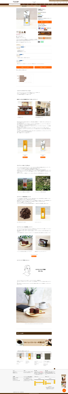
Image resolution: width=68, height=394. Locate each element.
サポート (14, 370)
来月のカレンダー (47, 376)
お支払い (25, 370)
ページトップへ (54, 368)
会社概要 (14, 376)
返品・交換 (46, 370)
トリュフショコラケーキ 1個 (34, 254)
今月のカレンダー (36, 376)
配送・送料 (35, 370)
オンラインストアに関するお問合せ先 (28, 376)
